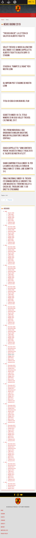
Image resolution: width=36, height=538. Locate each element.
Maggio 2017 (11, 396)
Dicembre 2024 (11, 247)
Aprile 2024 (10, 259)
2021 (6, 305)
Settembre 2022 (12, 291)
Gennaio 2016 (11, 422)
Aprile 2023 (10, 279)
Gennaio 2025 (11, 243)
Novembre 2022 (12, 288)
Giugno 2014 (11, 453)
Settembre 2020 (12, 331)
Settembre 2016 (12, 410)
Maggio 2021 (11, 317)
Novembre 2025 (12, 228)
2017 (6, 384)
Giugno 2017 (11, 394)
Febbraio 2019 (11, 360)
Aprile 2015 (10, 436)
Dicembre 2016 (11, 405)
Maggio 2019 (11, 356)
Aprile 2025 (10, 239)
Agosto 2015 (11, 430)
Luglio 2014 (10, 451)
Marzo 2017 (11, 399)
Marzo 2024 (11, 260)
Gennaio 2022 (11, 303)
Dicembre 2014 (11, 444)
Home (2, 19)
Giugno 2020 (11, 336)
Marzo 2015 (11, 437)
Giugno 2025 (11, 236)
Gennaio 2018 (11, 382)
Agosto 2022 (11, 293)
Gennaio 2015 (11, 440)
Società (2, 517)
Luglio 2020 (10, 334)
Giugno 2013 (11, 473)
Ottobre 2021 (11, 310)
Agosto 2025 (11, 233)
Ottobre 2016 (11, 408)
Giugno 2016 (11, 414)
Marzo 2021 (11, 320)
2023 (6, 265)
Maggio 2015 (11, 434)
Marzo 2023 (11, 280)
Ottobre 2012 (11, 487)
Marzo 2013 (11, 477)
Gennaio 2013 (11, 480)
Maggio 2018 (11, 376)
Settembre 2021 (12, 311)
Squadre (3, 513)
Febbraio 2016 (11, 420)
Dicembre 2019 (11, 347)
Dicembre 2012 (11, 484)
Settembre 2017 (12, 390)
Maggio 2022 (11, 297)
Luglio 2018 (10, 373)
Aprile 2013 (10, 476)
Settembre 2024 (12, 251)
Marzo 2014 (11, 457)
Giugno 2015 (11, 433)
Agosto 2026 (11, 213)
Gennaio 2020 (11, 343)
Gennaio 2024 (11, 263)
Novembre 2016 (12, 407)
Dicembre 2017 (11, 385)
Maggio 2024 (11, 257)
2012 (6, 482)
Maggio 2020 (11, 337)
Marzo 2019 (11, 359)
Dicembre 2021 (11, 307)
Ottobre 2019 (11, 350)
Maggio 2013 (11, 474)
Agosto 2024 (11, 253)
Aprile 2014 (10, 456)
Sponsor (3, 520)
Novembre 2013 (12, 465)
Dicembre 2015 (11, 425)
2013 (6, 462)
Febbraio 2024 (11, 262)
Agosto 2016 (11, 411)
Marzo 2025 (11, 240)
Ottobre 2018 (11, 368)
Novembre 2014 (12, 445)
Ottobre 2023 (11, 270)
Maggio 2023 (11, 277)
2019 (6, 345)
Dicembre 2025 (11, 227)
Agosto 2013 (11, 470)
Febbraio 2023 (11, 282)
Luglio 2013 (10, 471)
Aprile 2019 (10, 357)
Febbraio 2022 (11, 302)
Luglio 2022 (10, 294)
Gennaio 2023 (11, 283)
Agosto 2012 (11, 488)
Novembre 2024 (12, 248)
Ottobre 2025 (11, 230)
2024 (6, 245)
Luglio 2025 (10, 234)
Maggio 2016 (11, 416)
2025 (6, 225)
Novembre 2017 (12, 387)
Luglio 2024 (10, 254)
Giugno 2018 (11, 374)
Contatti (3, 523)
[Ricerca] (33, 2)
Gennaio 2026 (11, 223)
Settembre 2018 (12, 370)
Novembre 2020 (12, 328)
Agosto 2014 (11, 450)
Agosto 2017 (11, 391)
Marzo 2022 (11, 300)
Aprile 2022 (10, 299)
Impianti (3, 527)
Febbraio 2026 (11, 222)
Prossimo (10, 200)
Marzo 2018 (11, 379)
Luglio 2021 (10, 314)
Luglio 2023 (10, 274)
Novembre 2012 (12, 485)
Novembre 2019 (12, 348)
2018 (6, 363)
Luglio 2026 (10, 214)
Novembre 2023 (12, 268)
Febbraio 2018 (11, 380)
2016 (6, 404)
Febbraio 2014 (11, 459)
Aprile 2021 (10, 319)
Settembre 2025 (12, 231)
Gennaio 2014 (11, 460)
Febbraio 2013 (11, 479)
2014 (6, 442)
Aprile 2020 (10, 339)
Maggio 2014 (11, 454)
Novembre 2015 (12, 427)
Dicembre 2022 (11, 287)
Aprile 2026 (10, 219)
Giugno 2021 (11, 316)
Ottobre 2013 (11, 467)
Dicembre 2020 (11, 327)
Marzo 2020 (11, 340)
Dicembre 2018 (11, 365)
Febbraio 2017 (11, 400)
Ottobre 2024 (11, 250)
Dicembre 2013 (11, 464)
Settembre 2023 (12, 271)
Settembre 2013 (12, 468)
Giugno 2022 (11, 296)
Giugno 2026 (11, 216)
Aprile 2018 (10, 377)
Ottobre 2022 (11, 290)
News (2, 510)
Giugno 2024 (11, 256)
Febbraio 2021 (11, 322)
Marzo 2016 (11, 419)
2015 (6, 423)
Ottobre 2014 (11, 447)
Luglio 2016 (10, 413)
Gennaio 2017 (11, 402)
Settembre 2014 (12, 448)
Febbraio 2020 (11, 342)
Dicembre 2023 (11, 267)
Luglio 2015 (10, 431)
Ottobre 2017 (11, 388)
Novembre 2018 (12, 367)
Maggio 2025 (11, 237)
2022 (6, 285)
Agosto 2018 (11, 371)
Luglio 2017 (10, 393)
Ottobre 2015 (11, 428)
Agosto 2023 (11, 273)
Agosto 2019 (11, 353)
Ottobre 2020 (11, 330)
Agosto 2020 (11, 333)
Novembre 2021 (12, 308)
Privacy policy (4, 533)
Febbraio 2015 (11, 439)
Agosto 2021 (11, 313)
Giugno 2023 (11, 276)
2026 (6, 211)
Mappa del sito (4, 530)
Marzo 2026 (11, 220)
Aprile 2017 (10, 397)
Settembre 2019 (12, 351)
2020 (6, 325)
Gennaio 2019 (11, 362)
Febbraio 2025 (11, 242)
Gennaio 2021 (11, 324)
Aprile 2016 (10, 417)
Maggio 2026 (11, 217)
